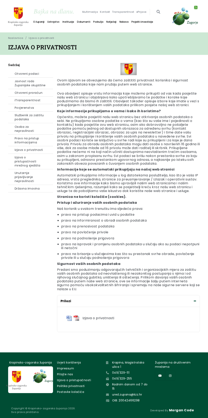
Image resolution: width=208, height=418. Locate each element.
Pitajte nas (65, 374)
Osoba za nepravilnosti (24, 129)
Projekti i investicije (142, 21)
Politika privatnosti (71, 386)
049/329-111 (120, 373)
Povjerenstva (24, 108)
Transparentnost (123, 12)
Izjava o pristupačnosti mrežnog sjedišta (27, 161)
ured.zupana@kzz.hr (127, 394)
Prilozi (66, 301)
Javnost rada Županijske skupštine (30, 83)
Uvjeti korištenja (69, 362)
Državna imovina (27, 189)
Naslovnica (15, 37)
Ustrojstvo (53, 21)
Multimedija (90, 12)
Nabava (123, 21)
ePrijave (141, 12)
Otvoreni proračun (28, 93)
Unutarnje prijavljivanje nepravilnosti (24, 177)
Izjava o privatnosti (41, 37)
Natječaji (111, 21)
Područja (98, 21)
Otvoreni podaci (27, 74)
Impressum (65, 368)
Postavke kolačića (70, 392)
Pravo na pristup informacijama (27, 140)
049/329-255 (122, 378)
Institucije (68, 21)
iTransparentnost (28, 100)
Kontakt (105, 12)
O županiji (38, 21)
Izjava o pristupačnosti (74, 380)
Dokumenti (83, 21)
